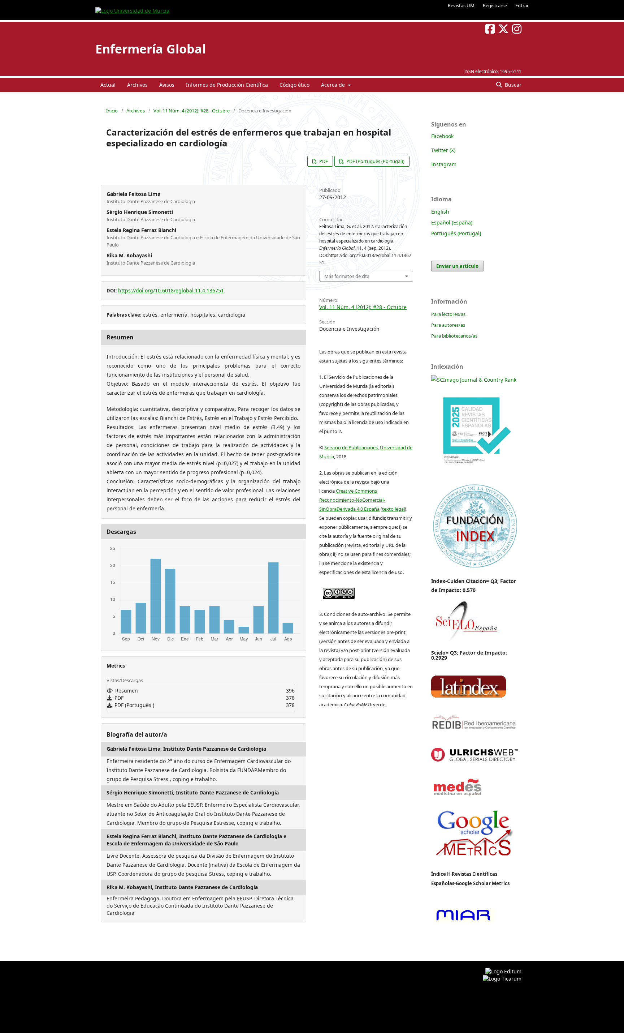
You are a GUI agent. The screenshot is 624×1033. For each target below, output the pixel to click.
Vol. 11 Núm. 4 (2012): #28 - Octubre (191, 110)
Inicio (112, 110)
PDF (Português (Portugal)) (374, 161)
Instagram (443, 164)
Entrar (522, 5)
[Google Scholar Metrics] (474, 861)
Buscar (512, 84)
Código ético (294, 84)
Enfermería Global (150, 48)
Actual (108, 84)
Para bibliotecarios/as (454, 336)
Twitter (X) (443, 150)
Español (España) (451, 222)
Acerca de (333, 84)
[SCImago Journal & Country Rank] (473, 379)
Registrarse (495, 5)
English (440, 211)
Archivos (137, 84)
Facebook (442, 136)
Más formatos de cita (346, 276)
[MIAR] (463, 921)
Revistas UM (461, 5)
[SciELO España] (465, 640)
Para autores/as (448, 325)
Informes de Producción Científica (227, 84)
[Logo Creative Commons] (338, 591)
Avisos (166, 84)
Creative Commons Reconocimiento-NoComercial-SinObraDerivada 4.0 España (352, 500)
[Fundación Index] (474, 566)
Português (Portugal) (456, 233)
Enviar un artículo (457, 266)
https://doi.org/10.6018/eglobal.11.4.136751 (171, 290)
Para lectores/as (448, 314)
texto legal (393, 509)
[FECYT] (474, 474)
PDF (323, 161)
